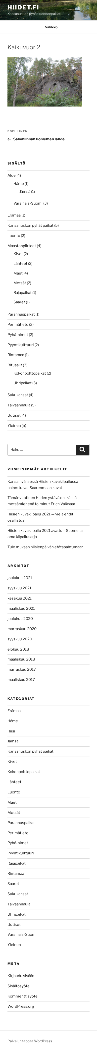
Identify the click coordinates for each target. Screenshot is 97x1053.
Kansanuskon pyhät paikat (30, 225)
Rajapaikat (22, 292)
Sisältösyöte (18, 986)
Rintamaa (15, 355)
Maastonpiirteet (21, 246)
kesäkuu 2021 (19, 598)
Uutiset (14, 415)
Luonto (13, 235)
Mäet (18, 273)
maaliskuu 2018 (21, 659)
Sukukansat (17, 395)
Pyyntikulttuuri (20, 345)
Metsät (19, 283)
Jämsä (24, 191)
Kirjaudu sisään (20, 976)
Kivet (18, 254)
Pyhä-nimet (17, 335)
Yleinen (14, 425)
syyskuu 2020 (19, 639)
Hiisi (11, 731)
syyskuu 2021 (19, 588)
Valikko (51, 27)
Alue (11, 175)
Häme (18, 183)
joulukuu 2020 (20, 618)
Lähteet (20, 263)
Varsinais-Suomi (28, 203)
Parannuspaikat (21, 314)
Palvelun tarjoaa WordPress (29, 1041)
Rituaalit (14, 365)
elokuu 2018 (18, 649)
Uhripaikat (22, 383)
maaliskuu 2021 (21, 608)
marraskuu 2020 (22, 629)
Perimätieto (17, 324)
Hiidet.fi (23, 7)
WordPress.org (20, 1006)
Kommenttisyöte (22, 996)
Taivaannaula (18, 405)
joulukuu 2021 (19, 578)
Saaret (19, 302)
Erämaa (14, 215)
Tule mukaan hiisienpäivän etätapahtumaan (45, 547)
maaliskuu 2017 (21, 679)
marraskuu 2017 (21, 669)
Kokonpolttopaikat (29, 373)
